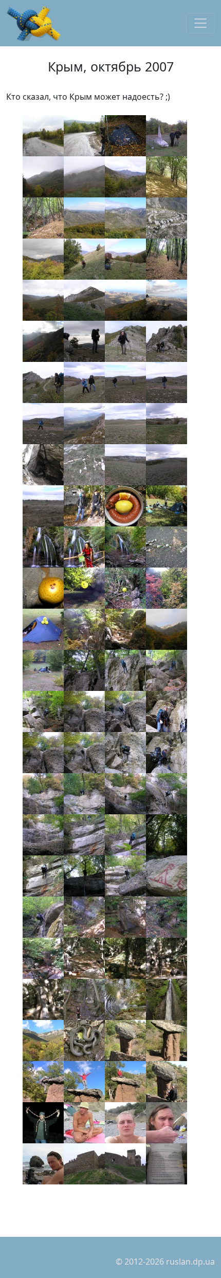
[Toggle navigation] (200, 23)
